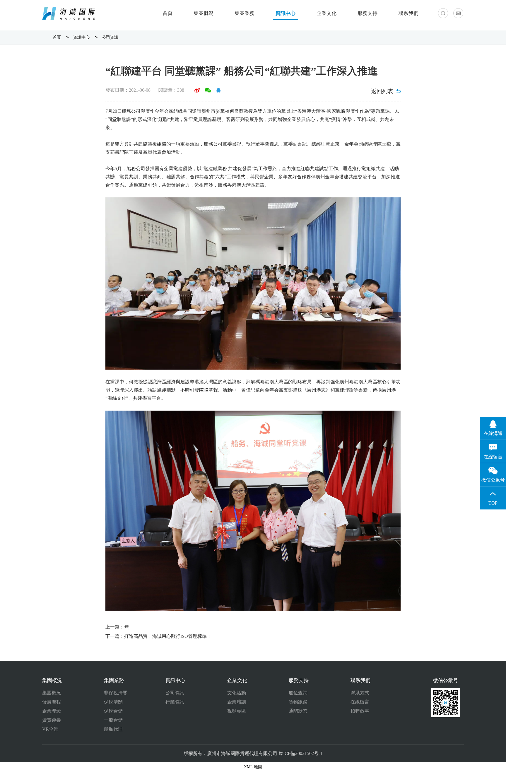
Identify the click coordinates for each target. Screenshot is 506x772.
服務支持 (367, 13)
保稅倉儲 (113, 710)
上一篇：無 (117, 626)
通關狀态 (298, 710)
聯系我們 (408, 13)
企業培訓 (236, 701)
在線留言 (360, 701)
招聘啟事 (360, 710)
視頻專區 (236, 710)
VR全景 (50, 729)
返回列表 (382, 91)
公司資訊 (110, 37)
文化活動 (236, 692)
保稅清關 (113, 701)
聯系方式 (360, 692)
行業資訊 (174, 701)
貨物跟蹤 (298, 701)
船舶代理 (113, 729)
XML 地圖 (253, 767)
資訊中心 (285, 13)
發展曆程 (51, 701)
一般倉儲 (113, 720)
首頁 (167, 13)
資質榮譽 (51, 720)
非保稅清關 (115, 692)
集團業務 (244, 13)
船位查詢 (298, 692)
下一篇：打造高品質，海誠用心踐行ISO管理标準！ (158, 636)
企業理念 (51, 710)
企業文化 (326, 13)
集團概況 (203, 13)
